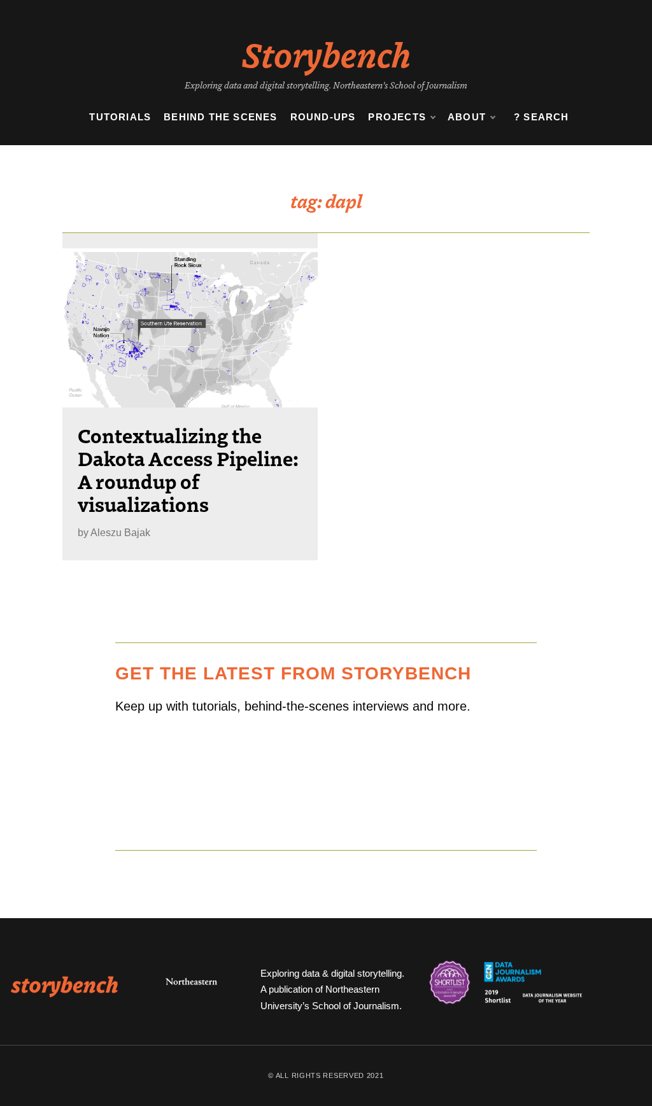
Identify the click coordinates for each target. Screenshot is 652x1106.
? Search (541, 116)
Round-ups (323, 116)
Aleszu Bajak (120, 532)
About (467, 116)
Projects (397, 116)
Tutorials (120, 116)
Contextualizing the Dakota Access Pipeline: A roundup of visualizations (188, 469)
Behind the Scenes (220, 116)
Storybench (326, 53)
